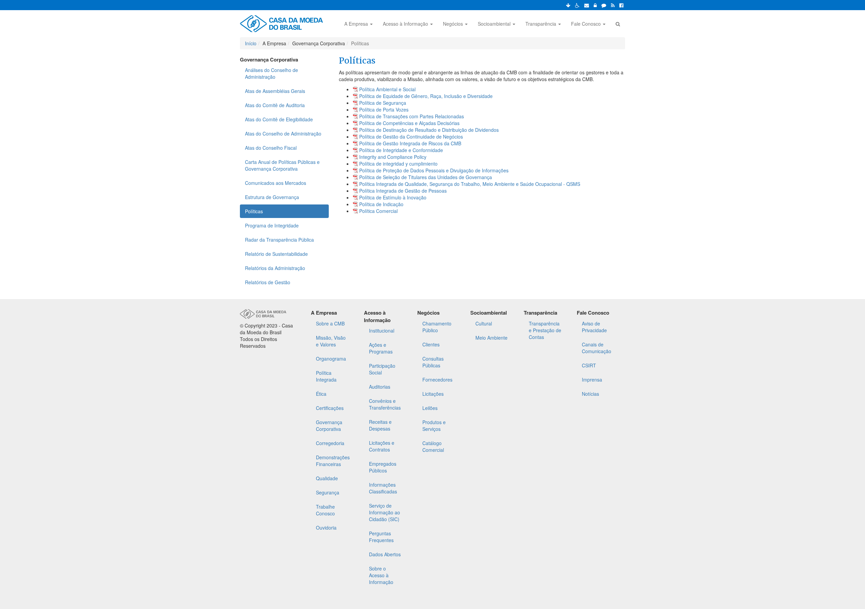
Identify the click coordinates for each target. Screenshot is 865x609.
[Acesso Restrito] (595, 5)
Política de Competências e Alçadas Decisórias (409, 123)
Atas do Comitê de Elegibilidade (279, 119)
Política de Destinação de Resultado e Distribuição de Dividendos (429, 129)
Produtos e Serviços (434, 425)
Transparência (541, 23)
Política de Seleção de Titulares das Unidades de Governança (425, 177)
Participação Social (382, 369)
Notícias (590, 393)
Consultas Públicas (433, 362)
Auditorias (379, 386)
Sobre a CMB (330, 323)
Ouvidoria (326, 527)
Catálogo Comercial (433, 446)
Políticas (254, 211)
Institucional (381, 330)
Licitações (433, 393)
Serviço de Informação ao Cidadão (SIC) (384, 512)
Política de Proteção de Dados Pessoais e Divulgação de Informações (434, 170)
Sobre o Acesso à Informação (381, 575)
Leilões (430, 408)
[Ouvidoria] (603, 5)
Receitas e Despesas (380, 425)
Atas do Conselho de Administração (283, 133)
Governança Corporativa (329, 425)
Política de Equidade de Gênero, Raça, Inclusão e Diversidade (426, 96)
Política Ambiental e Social (387, 89)
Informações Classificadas (383, 488)
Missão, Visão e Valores (331, 341)
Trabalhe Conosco (325, 510)
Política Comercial (378, 211)
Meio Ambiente (491, 337)
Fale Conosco (586, 23)
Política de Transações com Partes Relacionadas (411, 116)
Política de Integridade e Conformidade (401, 150)
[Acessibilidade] (577, 5)
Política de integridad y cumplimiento (398, 163)
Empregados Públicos (382, 467)
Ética (321, 393)
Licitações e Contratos (381, 446)
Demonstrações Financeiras (333, 460)
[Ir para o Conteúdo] (568, 5)
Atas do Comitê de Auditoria (275, 105)
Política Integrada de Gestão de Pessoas (403, 190)
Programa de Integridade (272, 225)
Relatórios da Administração (275, 268)
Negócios (453, 23)
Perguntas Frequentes (381, 536)
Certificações (330, 408)
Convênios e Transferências (385, 404)
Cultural (483, 323)
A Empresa (356, 23)
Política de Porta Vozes (384, 109)
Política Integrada (326, 376)
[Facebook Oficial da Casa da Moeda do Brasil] (621, 5)
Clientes (431, 344)
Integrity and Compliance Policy (392, 156)
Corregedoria (330, 443)
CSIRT (589, 365)
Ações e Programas (381, 348)
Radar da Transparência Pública (279, 239)
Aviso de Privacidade (594, 327)
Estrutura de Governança (272, 197)
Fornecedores (437, 379)
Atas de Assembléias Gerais (275, 91)
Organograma (331, 358)
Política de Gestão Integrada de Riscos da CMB (410, 143)
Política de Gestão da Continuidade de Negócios (411, 136)
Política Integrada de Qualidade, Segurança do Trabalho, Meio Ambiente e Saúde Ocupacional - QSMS (469, 183)
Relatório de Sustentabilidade (276, 253)
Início (250, 43)
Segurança (327, 492)
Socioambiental (495, 23)
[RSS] (613, 5)
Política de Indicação (381, 204)
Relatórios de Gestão (267, 282)
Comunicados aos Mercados (275, 182)
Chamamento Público (436, 327)
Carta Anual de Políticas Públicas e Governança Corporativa (282, 165)
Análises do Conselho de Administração (271, 73)
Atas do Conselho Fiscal (271, 147)
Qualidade (327, 478)
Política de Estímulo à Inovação (392, 197)
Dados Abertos (385, 554)
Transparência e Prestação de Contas (545, 330)
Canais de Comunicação (596, 348)
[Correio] (586, 5)
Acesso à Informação (406, 23)
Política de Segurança (382, 102)
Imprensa (592, 379)
